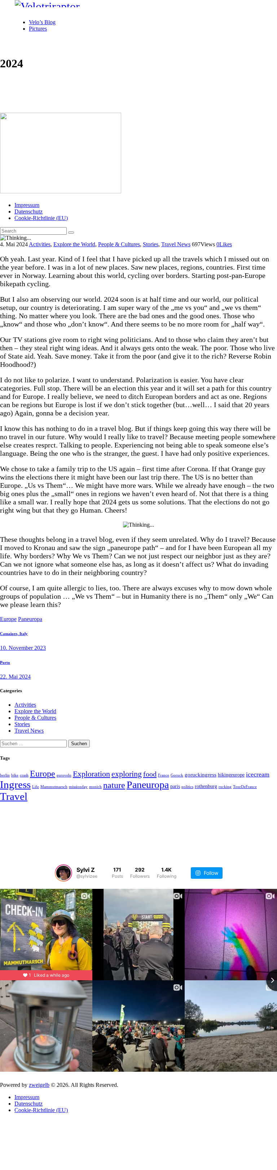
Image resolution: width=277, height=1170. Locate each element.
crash (24, 775)
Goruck (177, 775)
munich (95, 787)
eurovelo (64, 775)
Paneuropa (30, 619)
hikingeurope (231, 775)
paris (175, 786)
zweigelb (39, 1085)
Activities (39, 244)
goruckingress (200, 774)
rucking (225, 787)
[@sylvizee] (63, 873)
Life (35, 787)
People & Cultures (119, 244)
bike (14, 775)
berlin (5, 775)
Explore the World (74, 244)
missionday (78, 787)
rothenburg (206, 786)
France (163, 775)
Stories (150, 244)
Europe (8, 619)
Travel (13, 796)
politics (187, 787)
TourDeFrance (245, 787)
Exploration (91, 774)
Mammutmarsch (53, 787)
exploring (126, 773)
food (150, 774)
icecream (257, 774)
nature (114, 785)
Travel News (175, 244)
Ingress (15, 784)
